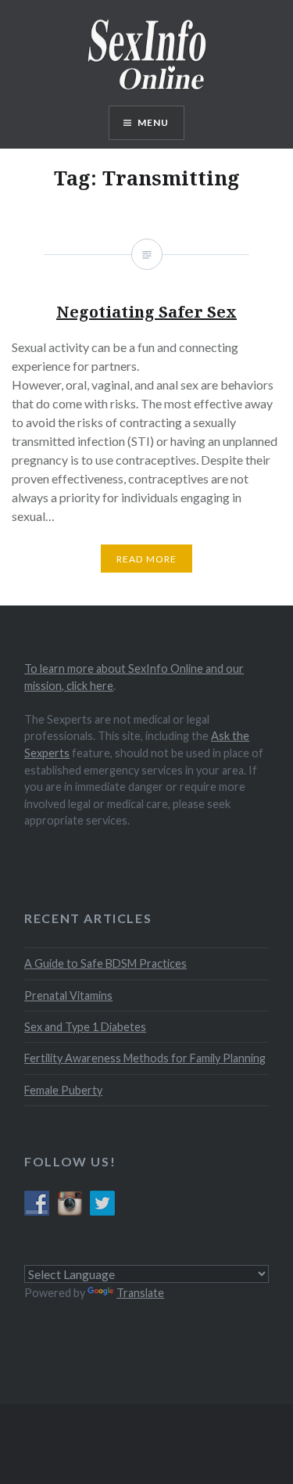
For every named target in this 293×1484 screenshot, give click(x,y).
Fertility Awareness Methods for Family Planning (145, 1058)
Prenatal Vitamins (68, 995)
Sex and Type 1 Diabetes (85, 1026)
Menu (154, 122)
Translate (140, 1292)
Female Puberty (63, 1090)
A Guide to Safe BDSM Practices (105, 963)
